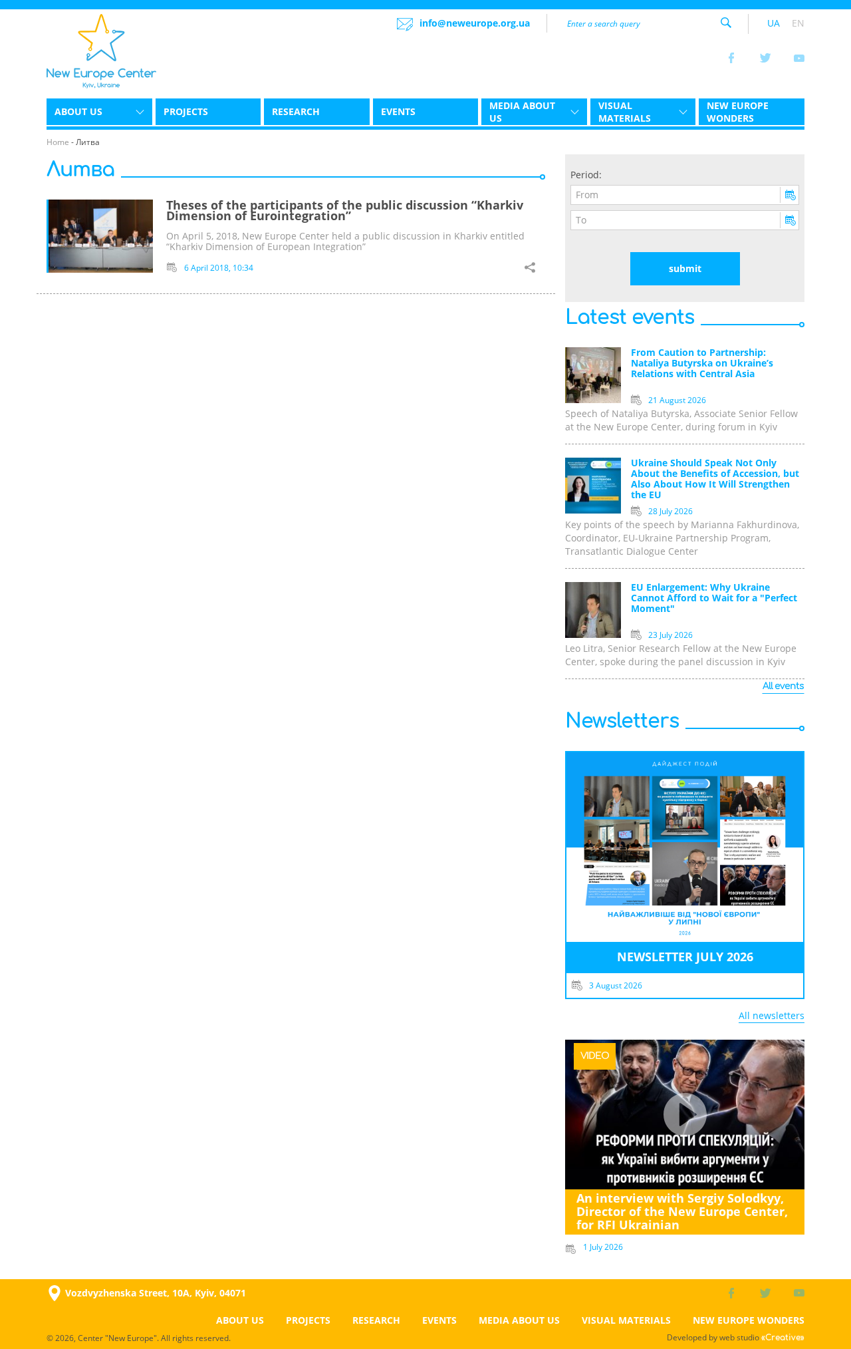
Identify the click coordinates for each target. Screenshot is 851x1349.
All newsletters (771, 1015)
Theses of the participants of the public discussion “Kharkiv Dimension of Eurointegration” (344, 210)
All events (783, 686)
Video (594, 1056)
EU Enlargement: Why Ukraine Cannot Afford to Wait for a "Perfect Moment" (714, 598)
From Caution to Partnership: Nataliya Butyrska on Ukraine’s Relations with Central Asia (702, 363)
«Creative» (782, 1337)
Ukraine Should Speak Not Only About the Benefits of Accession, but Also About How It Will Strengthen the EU (715, 479)
